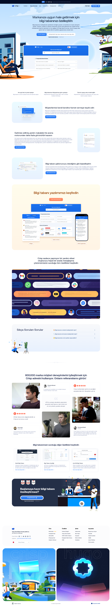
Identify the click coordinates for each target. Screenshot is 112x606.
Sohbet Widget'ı (65, 531)
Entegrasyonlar (53, 5)
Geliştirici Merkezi (52, 540)
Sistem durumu (17, 603)
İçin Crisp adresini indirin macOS (24, 538)
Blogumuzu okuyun (92, 531)
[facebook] (19, 536)
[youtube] (23, 536)
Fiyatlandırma (45, 5)
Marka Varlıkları (78, 537)
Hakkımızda (77, 531)
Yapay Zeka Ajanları (66, 533)
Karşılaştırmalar (52, 533)
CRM (63, 540)
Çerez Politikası (91, 540)
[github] (30, 536)
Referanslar (52, 531)
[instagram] (26, 536)
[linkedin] (28, 536)
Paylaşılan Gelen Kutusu (67, 537)
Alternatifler (51, 535)
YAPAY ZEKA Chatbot (66, 535)
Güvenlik (90, 533)
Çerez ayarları (91, 542)
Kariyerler (77, 535)
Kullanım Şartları (91, 535)
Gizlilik (89, 537)
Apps (40, 5)
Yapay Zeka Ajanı (33, 5)
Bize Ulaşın (77, 533)
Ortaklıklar (77, 540)
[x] (21, 536)
